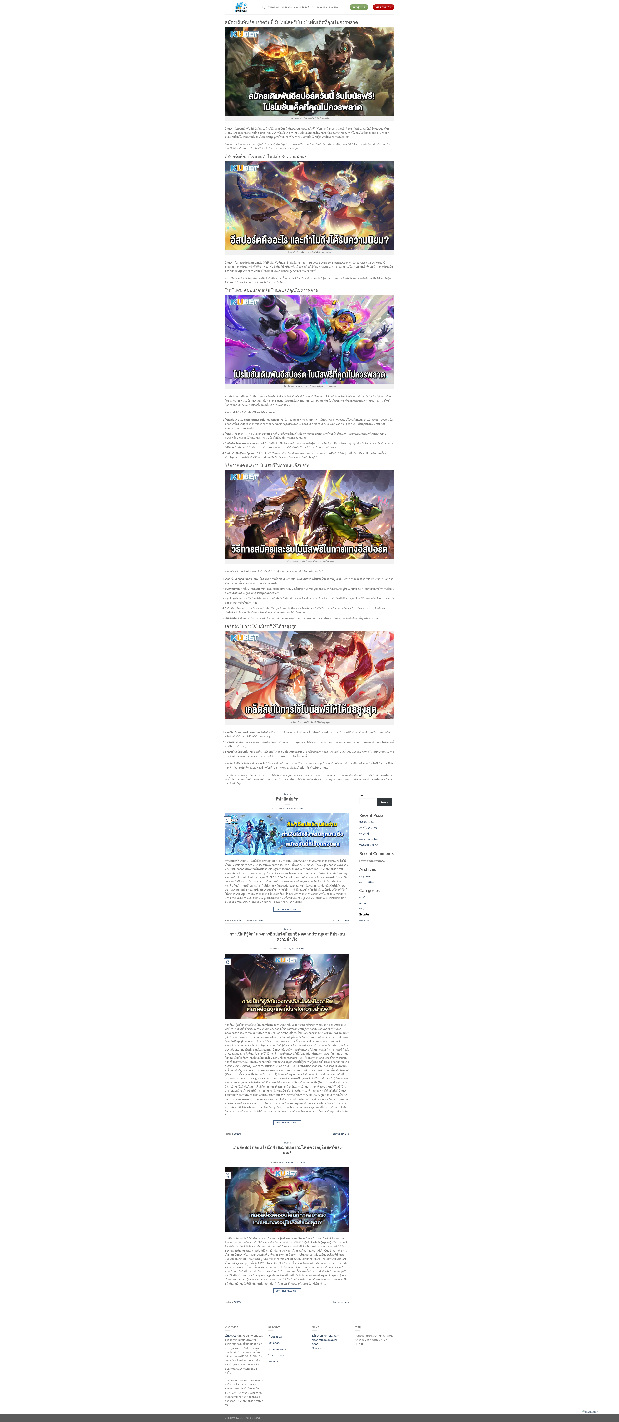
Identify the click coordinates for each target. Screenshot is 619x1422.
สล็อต (362, 903)
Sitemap (316, 1348)
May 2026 (365, 876)
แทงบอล (333, 7)
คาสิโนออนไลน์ (368, 827)
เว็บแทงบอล (273, 7)
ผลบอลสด (287, 7)
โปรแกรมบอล (319, 7)
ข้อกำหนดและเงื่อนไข (324, 1339)
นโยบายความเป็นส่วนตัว (326, 1335)
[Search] (263, 7)
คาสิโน (363, 897)
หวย (361, 908)
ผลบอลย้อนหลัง (302, 7)
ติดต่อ (315, 1343)
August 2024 (366, 881)
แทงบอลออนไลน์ (368, 839)
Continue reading (287, 909)
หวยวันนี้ (364, 833)
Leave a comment (341, 920)
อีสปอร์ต (287, 794)
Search (362, 795)
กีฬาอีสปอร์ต (287, 798)
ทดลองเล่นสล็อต (368, 844)
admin (299, 808)
